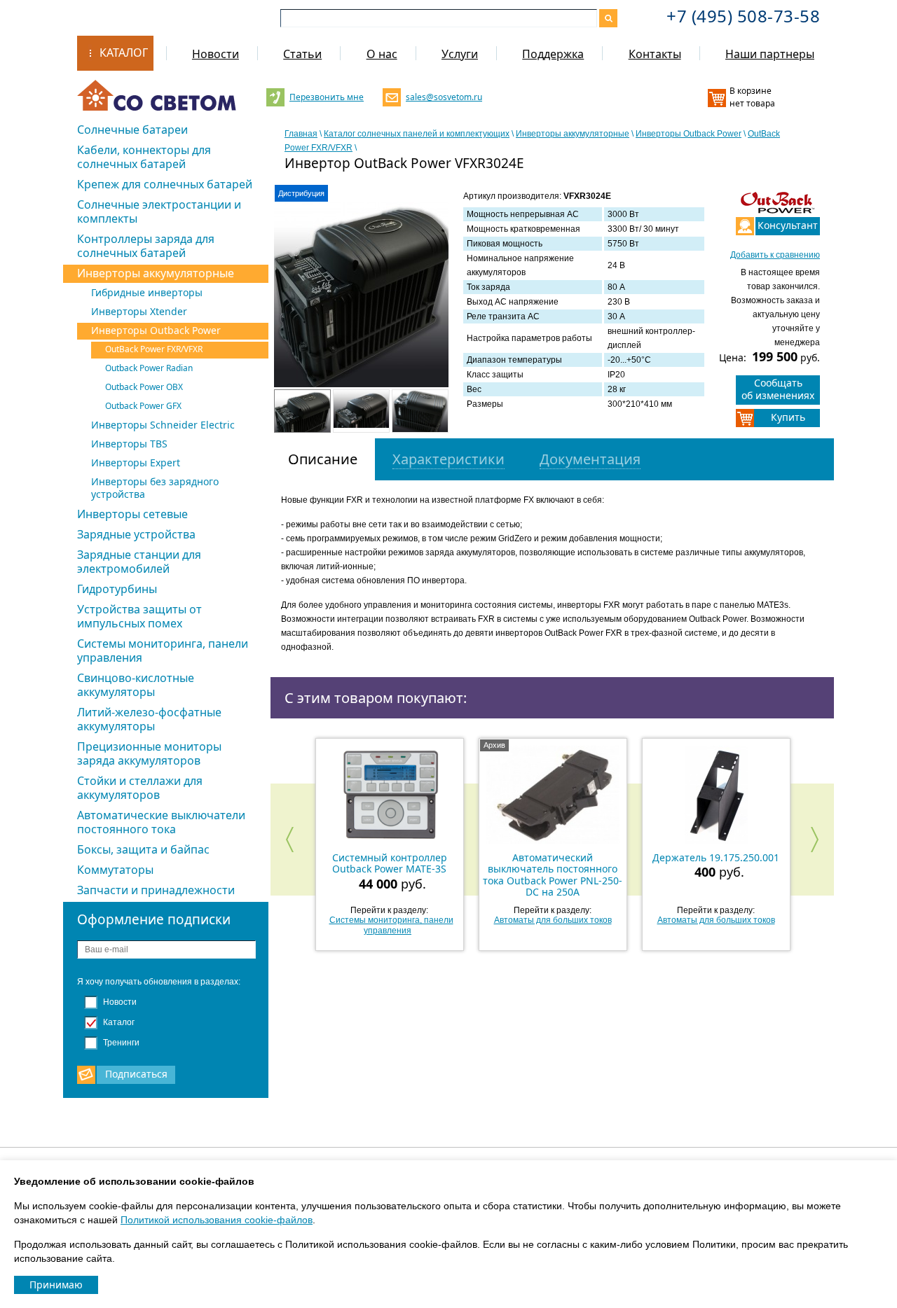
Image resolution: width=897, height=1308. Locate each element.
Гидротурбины (117, 589)
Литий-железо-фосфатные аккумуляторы (149, 719)
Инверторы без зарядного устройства (155, 488)
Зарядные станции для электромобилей (139, 561)
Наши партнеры (769, 54)
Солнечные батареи (132, 129)
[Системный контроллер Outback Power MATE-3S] (389, 795)
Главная (301, 134)
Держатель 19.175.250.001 (715, 857)
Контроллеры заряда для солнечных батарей (145, 245)
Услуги (459, 54)
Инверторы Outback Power (156, 330)
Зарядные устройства (136, 534)
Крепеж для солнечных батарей (164, 184)
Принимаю (56, 1284)
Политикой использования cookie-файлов (217, 1219)
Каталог (124, 52)
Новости (215, 54)
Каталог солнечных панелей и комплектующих (416, 134)
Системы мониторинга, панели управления (162, 650)
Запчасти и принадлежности (156, 890)
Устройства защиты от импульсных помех (139, 616)
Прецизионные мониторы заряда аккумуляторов (149, 753)
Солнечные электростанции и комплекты (159, 211)
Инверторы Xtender (139, 311)
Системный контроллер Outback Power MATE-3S (389, 863)
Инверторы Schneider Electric (163, 424)
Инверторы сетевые (132, 514)
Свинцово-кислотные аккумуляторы (135, 685)
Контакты (655, 54)
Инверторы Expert (135, 462)
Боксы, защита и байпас (143, 849)
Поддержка (553, 54)
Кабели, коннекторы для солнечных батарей (144, 157)
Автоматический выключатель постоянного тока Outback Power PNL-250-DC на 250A (552, 874)
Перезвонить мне (326, 97)
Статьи (302, 54)
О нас (382, 54)
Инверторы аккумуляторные (155, 273)
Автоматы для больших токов (553, 920)
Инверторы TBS (129, 443)
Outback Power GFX (143, 406)
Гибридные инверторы (147, 292)
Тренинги (120, 1043)
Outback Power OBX (144, 387)
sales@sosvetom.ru (442, 97)
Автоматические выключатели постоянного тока (161, 822)
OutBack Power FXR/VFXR (154, 349)
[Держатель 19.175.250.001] (716, 795)
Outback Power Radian (149, 368)
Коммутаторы (115, 869)
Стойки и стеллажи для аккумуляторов (140, 787)
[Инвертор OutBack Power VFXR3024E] (361, 303)
